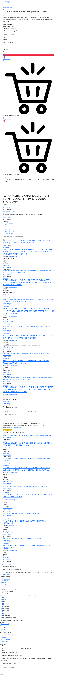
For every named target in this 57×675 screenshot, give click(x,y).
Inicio (6, 176)
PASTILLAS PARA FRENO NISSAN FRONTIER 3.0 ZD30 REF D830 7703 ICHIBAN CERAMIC (28, 444)
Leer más (5, 265)
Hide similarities (8, 591)
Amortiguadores (8, 634)
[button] (7, 207)
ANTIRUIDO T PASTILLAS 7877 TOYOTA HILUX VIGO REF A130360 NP (27, 546)
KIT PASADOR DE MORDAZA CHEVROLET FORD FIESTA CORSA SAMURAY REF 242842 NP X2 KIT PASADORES (26, 468)
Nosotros (7, 1)
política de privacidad (15, 427)
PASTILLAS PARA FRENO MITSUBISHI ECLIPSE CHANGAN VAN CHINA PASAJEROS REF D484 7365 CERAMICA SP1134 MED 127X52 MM (28, 310)
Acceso (6, 49)
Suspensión (7, 639)
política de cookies (5, 574)
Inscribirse (15, 52)
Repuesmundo (13, 256)
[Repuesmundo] (7, 7)
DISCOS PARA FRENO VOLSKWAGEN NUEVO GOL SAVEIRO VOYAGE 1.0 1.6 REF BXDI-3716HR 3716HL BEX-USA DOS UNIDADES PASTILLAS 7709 (28, 251)
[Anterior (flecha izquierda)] (0, 674)
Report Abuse (6, 221)
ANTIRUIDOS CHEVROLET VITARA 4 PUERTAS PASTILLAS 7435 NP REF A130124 (27, 495)
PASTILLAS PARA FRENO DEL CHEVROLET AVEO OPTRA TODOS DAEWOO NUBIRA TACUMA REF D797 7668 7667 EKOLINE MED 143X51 (27, 282)
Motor (5, 637)
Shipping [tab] (7, 229)
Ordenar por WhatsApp (10, 211)
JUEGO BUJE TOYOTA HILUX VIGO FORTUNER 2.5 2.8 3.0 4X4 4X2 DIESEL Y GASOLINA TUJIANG (27, 336)
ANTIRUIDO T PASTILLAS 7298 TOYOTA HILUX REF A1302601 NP (25, 522)
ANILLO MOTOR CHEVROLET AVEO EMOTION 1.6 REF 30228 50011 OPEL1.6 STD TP (26, 361)
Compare (5, 247)
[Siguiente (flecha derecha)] (2, 674)
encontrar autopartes (10, 28)
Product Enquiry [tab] (9, 233)
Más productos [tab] (9, 231)
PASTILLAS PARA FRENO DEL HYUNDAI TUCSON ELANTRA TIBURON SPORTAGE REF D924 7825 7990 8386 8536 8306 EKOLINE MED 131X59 (28, 389)
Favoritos (7, 2)
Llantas (6, 641)
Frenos (7, 178)
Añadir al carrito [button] (7, 321)
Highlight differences (9, 593)
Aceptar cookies (5, 576)
